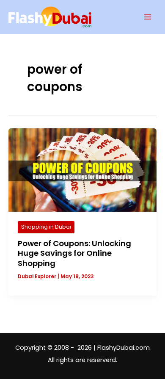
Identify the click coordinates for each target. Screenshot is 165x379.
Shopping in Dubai (46, 226)
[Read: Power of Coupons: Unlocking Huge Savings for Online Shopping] (82, 170)
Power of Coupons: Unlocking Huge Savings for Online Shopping (74, 253)
